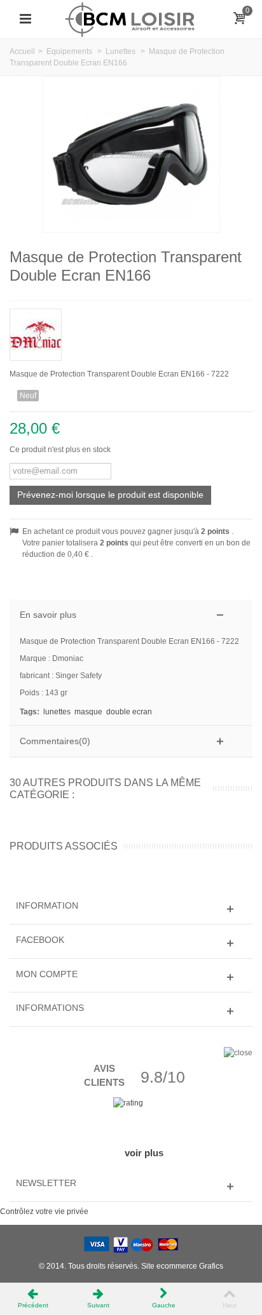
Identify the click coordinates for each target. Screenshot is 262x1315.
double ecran (129, 711)
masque (88, 711)
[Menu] (25, 19)
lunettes (57, 711)
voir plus (144, 1152)
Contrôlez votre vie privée (44, 1211)
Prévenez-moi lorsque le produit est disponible (110, 495)
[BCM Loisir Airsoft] (131, 18)
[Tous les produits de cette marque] (131, 330)
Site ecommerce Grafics (182, 1266)
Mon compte (47, 974)
